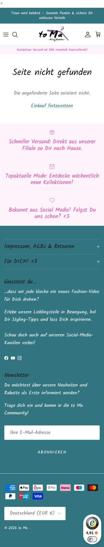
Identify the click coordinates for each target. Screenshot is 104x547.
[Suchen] (17, 34)
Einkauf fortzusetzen (52, 106)
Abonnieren (52, 452)
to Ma (23, 528)
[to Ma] (52, 34)
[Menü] (6, 34)
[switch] (92, 539)
